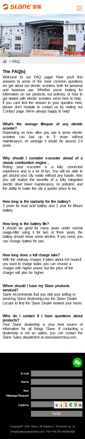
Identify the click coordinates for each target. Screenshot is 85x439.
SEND (56, 414)
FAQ (15, 61)
